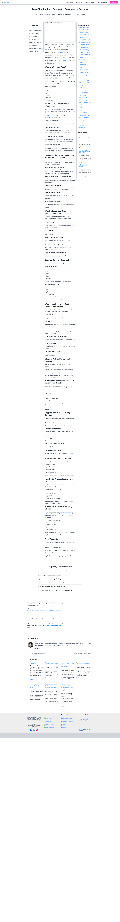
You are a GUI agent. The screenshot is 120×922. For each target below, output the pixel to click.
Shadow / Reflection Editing (49, 727)
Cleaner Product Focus (84, 34)
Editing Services (89, 2)
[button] (82, 2)
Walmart (64, 60)
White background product (50, 178)
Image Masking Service (49, 724)
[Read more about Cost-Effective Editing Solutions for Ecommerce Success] (83, 664)
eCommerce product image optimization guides (45, 618)
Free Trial (64, 725)
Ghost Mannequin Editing (85, 115)
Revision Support (83, 94)
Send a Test (86, 729)
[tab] (60, 575)
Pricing (98, 2)
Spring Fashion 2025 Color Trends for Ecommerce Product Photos (67, 695)
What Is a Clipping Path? (84, 27)
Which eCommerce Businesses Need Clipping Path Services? (84, 57)
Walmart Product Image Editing (67, 721)
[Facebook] (35, 648)
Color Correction (83, 107)
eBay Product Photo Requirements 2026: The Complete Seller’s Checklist (84, 164)
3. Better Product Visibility (85, 50)
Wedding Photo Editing (83, 720)
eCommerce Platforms (76, 2)
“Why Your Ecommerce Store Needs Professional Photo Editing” (84, 151)
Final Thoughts (82, 127)
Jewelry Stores (83, 64)
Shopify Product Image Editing (67, 718)
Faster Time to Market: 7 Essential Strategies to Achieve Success (36, 691)
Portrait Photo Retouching (84, 718)
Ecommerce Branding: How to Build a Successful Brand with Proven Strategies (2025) (67, 670)
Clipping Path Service (48, 721)
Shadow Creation (83, 110)
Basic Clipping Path (84, 79)
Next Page (86, 176)
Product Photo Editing (48, 718)
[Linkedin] (39, 648)
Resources (104, 2)
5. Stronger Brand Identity (85, 54)
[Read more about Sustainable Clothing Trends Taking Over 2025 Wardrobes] (52, 664)
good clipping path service (51, 115)
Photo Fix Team (70, 735)
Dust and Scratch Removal (85, 109)
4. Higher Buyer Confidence (85, 52)
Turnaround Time (83, 89)
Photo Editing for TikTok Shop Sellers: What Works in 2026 (84, 139)
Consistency (82, 87)
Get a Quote (64, 727)
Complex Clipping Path (84, 80)
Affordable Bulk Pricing (84, 95)
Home (67, 2)
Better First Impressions (84, 32)
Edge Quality (82, 85)
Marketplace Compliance (85, 39)
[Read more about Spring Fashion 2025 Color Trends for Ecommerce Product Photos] (68, 687)
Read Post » (32, 679)
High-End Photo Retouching (84, 719)
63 (83, 176)
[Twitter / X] (37, 648)
